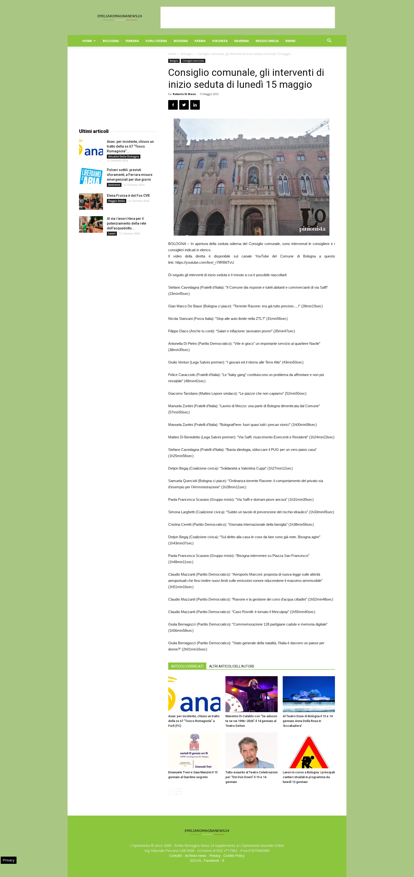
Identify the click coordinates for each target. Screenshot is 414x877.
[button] (329, 41)
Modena (181, 41)
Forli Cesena (156, 41)
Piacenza (220, 41)
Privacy (214, 855)
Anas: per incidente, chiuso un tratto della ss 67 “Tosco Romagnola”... (130, 146)
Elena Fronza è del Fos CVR (128, 195)
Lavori (111, 233)
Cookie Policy (234, 855)
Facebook (211, 860)
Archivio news (195, 855)
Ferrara (132, 41)
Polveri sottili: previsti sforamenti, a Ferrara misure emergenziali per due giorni (129, 174)
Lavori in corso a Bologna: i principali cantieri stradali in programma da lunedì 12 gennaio (309, 777)
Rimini (290, 41)
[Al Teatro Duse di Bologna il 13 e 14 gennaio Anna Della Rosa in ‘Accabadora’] (309, 694)
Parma (200, 41)
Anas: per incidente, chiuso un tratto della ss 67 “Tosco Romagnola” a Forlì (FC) (193, 721)
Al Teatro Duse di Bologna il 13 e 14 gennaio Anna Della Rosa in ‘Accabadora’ (308, 721)
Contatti (175, 855)
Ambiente (114, 184)
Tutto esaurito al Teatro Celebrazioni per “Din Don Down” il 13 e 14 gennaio (251, 777)
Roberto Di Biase (184, 94)
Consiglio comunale (193, 60)
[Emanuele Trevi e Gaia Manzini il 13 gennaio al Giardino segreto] (194, 750)
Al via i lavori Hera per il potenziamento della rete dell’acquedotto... (126, 223)
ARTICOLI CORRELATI (187, 666)
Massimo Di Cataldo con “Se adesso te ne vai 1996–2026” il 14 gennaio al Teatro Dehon (251, 721)
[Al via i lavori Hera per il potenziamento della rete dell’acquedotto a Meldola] (91, 224)
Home (87, 41)
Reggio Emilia (267, 41)
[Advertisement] (248, 17)
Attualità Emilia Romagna (123, 156)
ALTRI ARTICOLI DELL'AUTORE (231, 666)
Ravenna (241, 41)
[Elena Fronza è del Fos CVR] (91, 201)
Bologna (111, 41)
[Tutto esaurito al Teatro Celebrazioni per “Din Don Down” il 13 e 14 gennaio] (251, 750)
